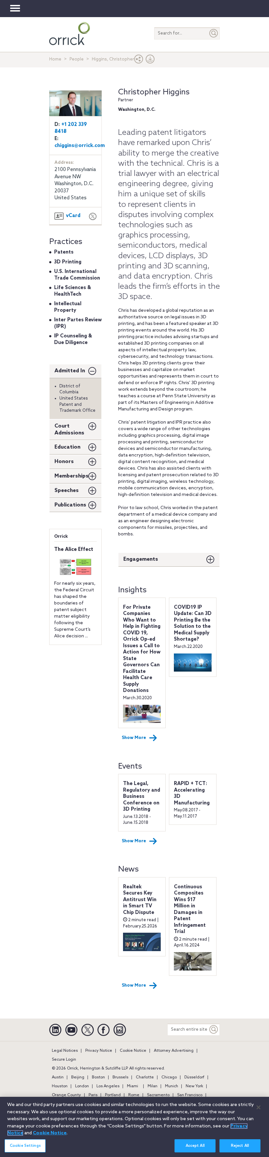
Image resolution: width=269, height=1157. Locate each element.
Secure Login (64, 1059)
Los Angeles (107, 1086)
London (82, 1086)
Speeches (66, 490)
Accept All (195, 1146)
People (77, 59)
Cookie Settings (25, 1146)
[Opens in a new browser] (92, 217)
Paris (93, 1095)
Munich (171, 1086)
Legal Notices (65, 1050)
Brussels (120, 1077)
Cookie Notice (133, 1050)
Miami (132, 1086)
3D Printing (67, 262)
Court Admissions (69, 429)
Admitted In (69, 371)
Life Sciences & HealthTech (72, 291)
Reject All (240, 1146)
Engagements (140, 559)
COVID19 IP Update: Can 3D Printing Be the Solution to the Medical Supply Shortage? (193, 623)
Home (55, 59)
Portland (113, 1095)
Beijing (77, 1077)
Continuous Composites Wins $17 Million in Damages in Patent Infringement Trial (190, 909)
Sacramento (158, 1095)
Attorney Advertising (174, 1050)
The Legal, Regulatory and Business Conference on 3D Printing (141, 796)
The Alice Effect (73, 550)
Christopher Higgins (154, 92)
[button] (138, 60)
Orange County (66, 1095)
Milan (152, 1086)
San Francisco (189, 1095)
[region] (134, 1127)
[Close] (258, 1107)
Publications (70, 505)
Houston (60, 1086)
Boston (98, 1077)
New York (194, 1086)
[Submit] (214, 33)
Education (67, 447)
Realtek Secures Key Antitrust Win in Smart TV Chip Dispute (139, 900)
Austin (58, 1077)
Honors (64, 461)
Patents (63, 252)
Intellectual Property (67, 307)
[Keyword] (214, 1029)
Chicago (169, 1077)
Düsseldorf (194, 1077)
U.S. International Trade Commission (77, 275)
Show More (134, 737)
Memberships (71, 476)
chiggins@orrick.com (79, 146)
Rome (133, 1095)
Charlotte (145, 1077)
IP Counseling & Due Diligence (73, 339)
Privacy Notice (98, 1050)
